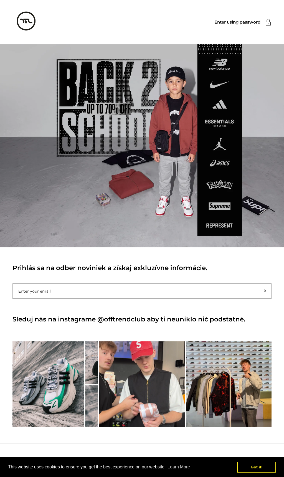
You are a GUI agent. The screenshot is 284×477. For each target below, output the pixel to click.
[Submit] (262, 291)
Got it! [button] (257, 467)
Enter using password (237, 22)
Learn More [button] (179, 467)
